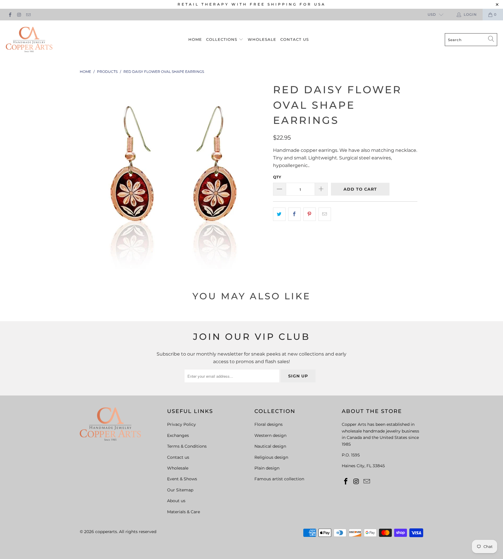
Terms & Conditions (187, 446)
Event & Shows (182, 478)
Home (195, 39)
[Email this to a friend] (324, 214)
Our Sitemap (180, 490)
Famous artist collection (279, 478)
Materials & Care (183, 511)
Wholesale (262, 39)
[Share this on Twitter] (279, 214)
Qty (277, 177)
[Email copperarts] (28, 14)
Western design (270, 435)
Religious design (271, 457)
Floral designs (268, 424)
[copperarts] (29, 40)
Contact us (294, 39)
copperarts (106, 531)
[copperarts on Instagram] (18, 14)
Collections (222, 39)
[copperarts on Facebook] (9, 14)
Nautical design (270, 446)
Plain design (266, 468)
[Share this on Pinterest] (309, 214)
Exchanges (178, 435)
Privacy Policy (181, 424)
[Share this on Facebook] (294, 214)
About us (176, 500)
